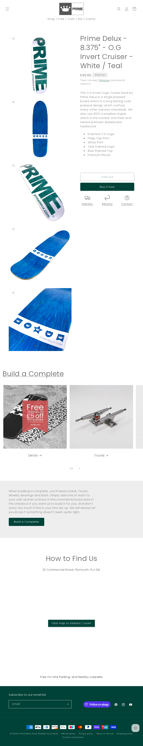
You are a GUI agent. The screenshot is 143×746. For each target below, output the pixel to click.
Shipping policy (125, 733)
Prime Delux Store (28, 733)
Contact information (73, 737)
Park (61, 19)
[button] (7, 9)
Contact (127, 204)
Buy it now (107, 187)
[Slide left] (64, 468)
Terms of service (104, 733)
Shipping (104, 80)
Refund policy (68, 733)
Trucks (99, 455)
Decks (33, 455)
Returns (107, 204)
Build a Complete (33, 374)
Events (91, 19)
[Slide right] (79, 468)
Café (71, 19)
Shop (51, 19)
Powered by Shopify (48, 733)
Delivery (87, 204)
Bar (80, 19)
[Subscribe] (67, 704)
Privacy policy (86, 733)
